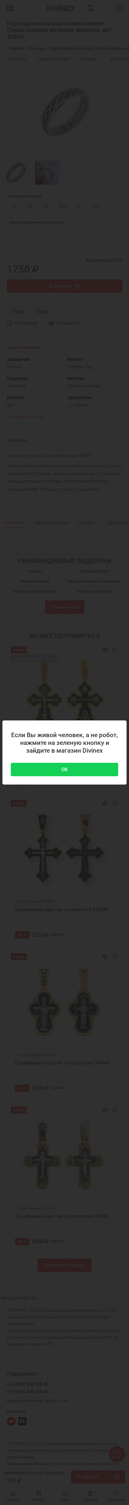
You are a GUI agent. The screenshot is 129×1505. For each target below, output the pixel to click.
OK (65, 769)
